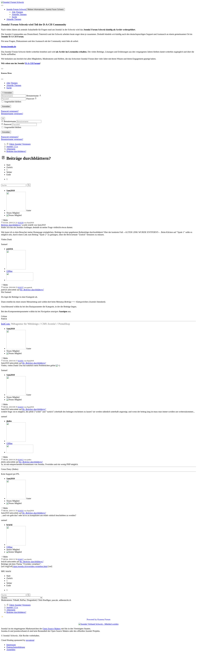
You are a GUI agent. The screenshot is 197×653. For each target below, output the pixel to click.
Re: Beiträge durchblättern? (32, 290)
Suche (14, 17)
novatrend (30, 640)
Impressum (11, 645)
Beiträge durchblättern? (11, 225)
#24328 (20, 223)
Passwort (30, 99)
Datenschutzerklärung (15, 647)
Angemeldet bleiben (12, 101)
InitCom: (5, 323)
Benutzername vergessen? (12, 113)
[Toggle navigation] (2, 68)
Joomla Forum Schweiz (16, 9)
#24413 (20, 460)
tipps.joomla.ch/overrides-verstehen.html (30, 566)
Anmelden (6, 106)
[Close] (2, 79)
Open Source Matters (52, 628)
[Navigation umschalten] (2, 5)
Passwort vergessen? (9, 111)
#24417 (20, 559)
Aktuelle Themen (19, 14)
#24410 (20, 407)
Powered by (92, 619)
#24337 (20, 287)
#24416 (20, 511)
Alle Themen (17, 12)
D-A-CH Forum (32, 63)
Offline (9, 271)
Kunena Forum (103, 619)
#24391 (20, 361)
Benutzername (32, 96)
